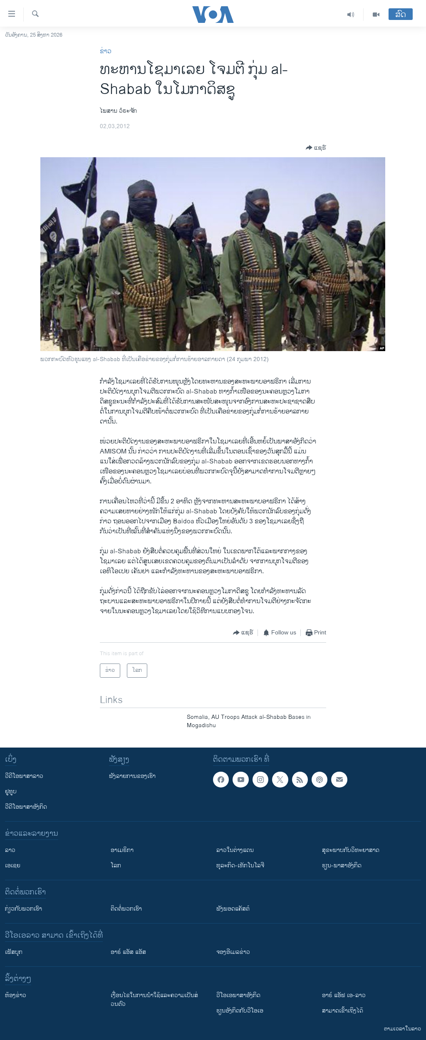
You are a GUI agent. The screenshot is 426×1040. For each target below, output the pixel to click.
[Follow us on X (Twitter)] (280, 779)
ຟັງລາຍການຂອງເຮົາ (132, 776)
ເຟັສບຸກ (13, 952)
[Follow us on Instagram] (260, 779)
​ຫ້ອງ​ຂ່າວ (15, 995)
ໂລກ (116, 865)
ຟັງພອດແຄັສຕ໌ (233, 908)
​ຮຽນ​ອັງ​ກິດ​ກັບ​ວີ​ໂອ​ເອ (239, 1010)
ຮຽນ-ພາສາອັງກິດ (342, 865)
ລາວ (10, 850)
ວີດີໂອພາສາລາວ (24, 776)
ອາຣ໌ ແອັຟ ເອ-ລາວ (344, 995)
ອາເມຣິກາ (122, 850)
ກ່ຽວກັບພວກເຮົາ (23, 908)
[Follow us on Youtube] (240, 779)
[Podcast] (319, 779)
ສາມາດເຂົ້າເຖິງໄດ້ (342, 1010)
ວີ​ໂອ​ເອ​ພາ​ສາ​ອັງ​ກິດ (238, 995)
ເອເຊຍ (12, 865)
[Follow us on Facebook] (221, 779)
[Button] (316, 148)
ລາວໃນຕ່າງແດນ (235, 850)
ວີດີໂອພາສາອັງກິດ (26, 806)
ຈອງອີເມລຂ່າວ (233, 952)
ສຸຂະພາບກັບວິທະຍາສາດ (350, 850)
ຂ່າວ (105, 51)
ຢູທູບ (11, 791)
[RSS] (300, 779)
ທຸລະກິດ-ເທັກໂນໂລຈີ (240, 865)
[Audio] (351, 14)
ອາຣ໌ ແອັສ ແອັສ (128, 952)
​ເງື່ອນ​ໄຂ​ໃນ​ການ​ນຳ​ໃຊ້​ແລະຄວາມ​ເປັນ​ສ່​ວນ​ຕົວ (154, 999)
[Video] (376, 14)
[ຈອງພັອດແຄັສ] (339, 779)
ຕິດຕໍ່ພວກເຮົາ (126, 908)
